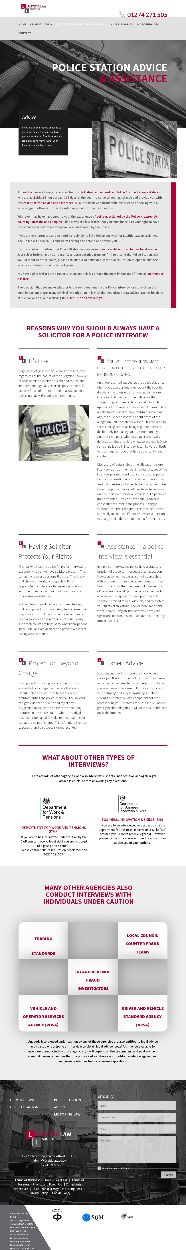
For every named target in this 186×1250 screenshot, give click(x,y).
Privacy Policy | (40, 1193)
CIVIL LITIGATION (122, 24)
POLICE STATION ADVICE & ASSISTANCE (81, 24)
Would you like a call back (115, 1168)
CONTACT (25, 33)
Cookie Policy (61, 1193)
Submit (168, 1175)
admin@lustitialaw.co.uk (49, 1161)
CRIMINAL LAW (39, 24)
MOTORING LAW (147, 24)
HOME (22, 24)
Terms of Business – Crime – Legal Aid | (43, 1180)
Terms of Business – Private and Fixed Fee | (50, 1182)
